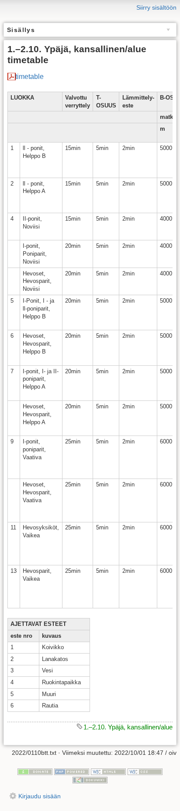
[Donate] (34, 771)
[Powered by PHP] (71, 771)
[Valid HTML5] (108, 771)
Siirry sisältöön (156, 7)
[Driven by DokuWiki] (90, 779)
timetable (29, 76)
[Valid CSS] (145, 771)
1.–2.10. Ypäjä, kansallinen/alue (128, 727)
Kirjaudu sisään (39, 796)
